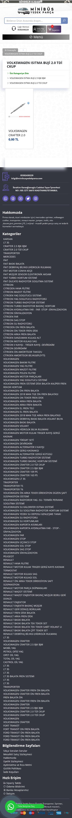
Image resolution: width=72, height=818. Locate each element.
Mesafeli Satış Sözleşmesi (17, 754)
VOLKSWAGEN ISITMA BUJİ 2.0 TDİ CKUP (23, 53)
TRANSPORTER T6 (13, 489)
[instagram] (36, 198)
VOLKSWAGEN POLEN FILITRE (19, 373)
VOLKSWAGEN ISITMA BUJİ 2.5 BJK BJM (28, 78)
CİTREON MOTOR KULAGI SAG (20, 341)
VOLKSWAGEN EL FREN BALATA (20, 411)
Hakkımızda (9, 757)
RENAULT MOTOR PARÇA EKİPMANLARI (25, 588)
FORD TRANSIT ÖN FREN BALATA (21, 732)
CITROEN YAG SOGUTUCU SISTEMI (22, 295)
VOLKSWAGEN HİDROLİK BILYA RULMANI (25, 429)
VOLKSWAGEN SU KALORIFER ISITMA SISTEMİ (28, 507)
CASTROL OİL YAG (13, 662)
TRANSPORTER (11, 253)
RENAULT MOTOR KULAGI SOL (20, 577)
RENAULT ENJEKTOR (14, 602)
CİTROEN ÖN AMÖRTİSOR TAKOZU (22, 351)
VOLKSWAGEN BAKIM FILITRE (19, 362)
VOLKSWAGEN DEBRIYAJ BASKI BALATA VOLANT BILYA (33, 418)
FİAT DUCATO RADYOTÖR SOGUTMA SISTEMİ (28, 281)
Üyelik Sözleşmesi (13, 761)
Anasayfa (11, 50)
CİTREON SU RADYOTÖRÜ (17, 323)
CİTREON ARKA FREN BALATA (19, 334)
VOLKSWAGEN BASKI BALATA (19, 422)
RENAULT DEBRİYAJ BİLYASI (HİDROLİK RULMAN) (30, 633)
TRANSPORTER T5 (13, 485)
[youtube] (20, 198)
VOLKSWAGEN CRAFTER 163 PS (20, 475)
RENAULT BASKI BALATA (16, 619)
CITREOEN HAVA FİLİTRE (16, 288)
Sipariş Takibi (13, 783)
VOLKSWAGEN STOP (14, 538)
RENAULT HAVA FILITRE (16, 563)
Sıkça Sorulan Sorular (15, 750)
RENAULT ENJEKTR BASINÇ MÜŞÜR (22, 605)
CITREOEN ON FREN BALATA (19, 327)
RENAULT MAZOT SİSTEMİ (17, 591)
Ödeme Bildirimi (15, 786)
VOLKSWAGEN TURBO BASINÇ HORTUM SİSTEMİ (30, 461)
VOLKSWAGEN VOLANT (16, 425)
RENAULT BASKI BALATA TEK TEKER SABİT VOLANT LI (32, 626)
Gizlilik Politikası (12, 768)
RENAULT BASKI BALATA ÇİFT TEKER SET (25, 630)
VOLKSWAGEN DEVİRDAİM (17, 443)
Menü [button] (38, 37)
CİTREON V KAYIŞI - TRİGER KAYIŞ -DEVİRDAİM (28, 344)
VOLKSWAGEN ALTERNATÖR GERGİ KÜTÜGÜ (27, 454)
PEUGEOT (8, 556)
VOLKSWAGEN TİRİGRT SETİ (18, 440)
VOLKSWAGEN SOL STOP (17, 545)
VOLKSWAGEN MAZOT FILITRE (20, 369)
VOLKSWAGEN (11, 358)
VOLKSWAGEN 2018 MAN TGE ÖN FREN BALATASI (30, 394)
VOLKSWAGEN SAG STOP (17, 549)
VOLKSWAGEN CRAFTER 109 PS (20, 471)
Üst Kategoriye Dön (19, 73)
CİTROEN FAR (10, 316)
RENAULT (8, 559)
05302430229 (23, 29)
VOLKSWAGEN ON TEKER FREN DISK (23, 397)
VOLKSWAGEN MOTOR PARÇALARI (22, 376)
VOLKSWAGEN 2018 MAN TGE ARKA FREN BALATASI (32, 415)
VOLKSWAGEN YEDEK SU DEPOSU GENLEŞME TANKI (32, 514)
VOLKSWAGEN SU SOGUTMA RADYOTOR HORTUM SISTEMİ (36, 510)
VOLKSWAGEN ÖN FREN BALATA (21, 390)
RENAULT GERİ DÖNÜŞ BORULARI (22, 609)
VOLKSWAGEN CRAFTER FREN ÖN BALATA (26, 690)
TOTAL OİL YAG (11, 658)
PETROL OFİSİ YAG (13, 651)
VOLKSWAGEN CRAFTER (16, 641)
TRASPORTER (10, 482)
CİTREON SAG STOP (14, 320)
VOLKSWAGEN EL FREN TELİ (18, 408)
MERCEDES (9, 256)
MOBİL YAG (9, 648)
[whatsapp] (5, 198)
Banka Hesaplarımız (17, 790)
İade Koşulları (11, 772)
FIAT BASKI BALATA (13, 263)
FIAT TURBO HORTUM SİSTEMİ (20, 277)
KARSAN (8, 239)
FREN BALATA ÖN (13, 697)
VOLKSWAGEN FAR (13, 535)
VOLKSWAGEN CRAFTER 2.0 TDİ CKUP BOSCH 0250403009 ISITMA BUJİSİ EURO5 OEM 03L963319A (18, 133)
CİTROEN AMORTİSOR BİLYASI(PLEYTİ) (24, 355)
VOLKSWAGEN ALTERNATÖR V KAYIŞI (23, 447)
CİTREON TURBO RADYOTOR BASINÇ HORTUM (29, 306)
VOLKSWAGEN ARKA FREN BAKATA (22, 404)
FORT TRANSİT (11, 725)
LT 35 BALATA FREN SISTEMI (18, 676)
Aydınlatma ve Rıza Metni (17, 764)
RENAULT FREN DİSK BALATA (19, 612)
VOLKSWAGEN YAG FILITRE (18, 366)
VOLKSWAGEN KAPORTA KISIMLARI (22, 524)
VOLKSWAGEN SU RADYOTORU (20, 517)
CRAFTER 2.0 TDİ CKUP (15, 249)
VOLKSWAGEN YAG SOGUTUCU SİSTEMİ (25, 380)
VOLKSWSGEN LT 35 (14, 478)
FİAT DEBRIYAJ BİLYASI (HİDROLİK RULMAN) (27, 267)
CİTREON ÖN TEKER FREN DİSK (20, 330)
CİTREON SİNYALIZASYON (17, 313)
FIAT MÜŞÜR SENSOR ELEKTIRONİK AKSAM (27, 274)
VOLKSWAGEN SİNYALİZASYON (20, 552)
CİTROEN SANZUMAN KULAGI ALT (22, 337)
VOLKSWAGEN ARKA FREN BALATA (22, 401)
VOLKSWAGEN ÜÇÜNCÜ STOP (19, 542)
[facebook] (13, 198)
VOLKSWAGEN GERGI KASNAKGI (21, 450)
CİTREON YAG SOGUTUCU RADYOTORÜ (25, 299)
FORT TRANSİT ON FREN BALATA (21, 729)
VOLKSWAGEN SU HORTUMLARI (21, 521)
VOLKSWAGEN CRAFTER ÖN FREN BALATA (26, 693)
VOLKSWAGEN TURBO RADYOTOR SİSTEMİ (26, 457)
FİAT (5, 260)
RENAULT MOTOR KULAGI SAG (20, 574)
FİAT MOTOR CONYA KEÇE (17, 270)
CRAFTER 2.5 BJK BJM (15, 246)
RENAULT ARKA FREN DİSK (18, 616)
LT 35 (6, 242)
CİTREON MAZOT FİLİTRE (17, 291)
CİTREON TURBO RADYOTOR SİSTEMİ (24, 302)
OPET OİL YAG (11, 655)
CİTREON (8, 284)
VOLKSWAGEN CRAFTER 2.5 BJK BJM (23, 468)
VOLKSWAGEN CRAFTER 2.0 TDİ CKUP (24, 464)
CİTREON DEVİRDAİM (15, 348)
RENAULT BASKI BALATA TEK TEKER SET (25, 623)
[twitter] (28, 198)
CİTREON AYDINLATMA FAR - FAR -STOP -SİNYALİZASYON (35, 309)
